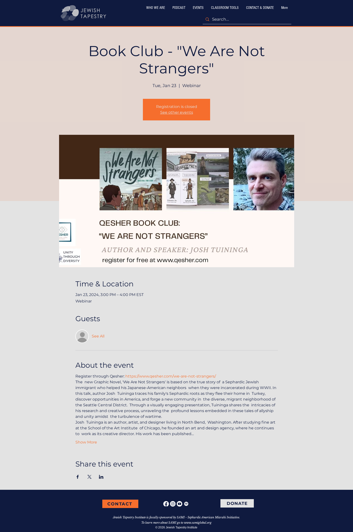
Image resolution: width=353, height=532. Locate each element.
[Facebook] (166, 504)
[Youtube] (179, 504)
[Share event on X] (89, 477)
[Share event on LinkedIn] (101, 477)
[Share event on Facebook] (77, 477)
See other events (176, 112)
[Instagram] (173, 504)
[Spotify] (186, 504)
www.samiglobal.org (198, 522)
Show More (86, 442)
